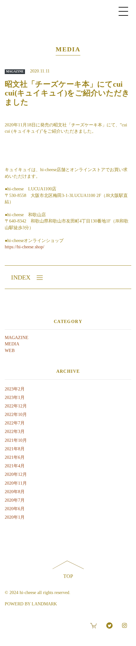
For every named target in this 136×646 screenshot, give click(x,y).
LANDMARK (44, 604)
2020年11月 (16, 483)
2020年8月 (15, 491)
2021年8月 (15, 449)
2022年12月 (16, 406)
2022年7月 (15, 423)
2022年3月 (15, 431)
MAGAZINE (16, 337)
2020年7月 (15, 500)
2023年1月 (15, 397)
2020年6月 (15, 508)
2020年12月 (16, 474)
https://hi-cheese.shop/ (24, 247)
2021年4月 (15, 466)
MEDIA (12, 344)
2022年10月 (16, 414)
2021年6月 (15, 457)
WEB (10, 350)
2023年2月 (15, 389)
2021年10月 (16, 440)
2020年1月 (15, 517)
